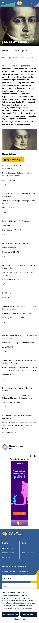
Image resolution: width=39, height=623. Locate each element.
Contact (25, 548)
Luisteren (6, 557)
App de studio (27, 553)
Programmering (8, 548)
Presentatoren (8, 553)
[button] (3, 3)
